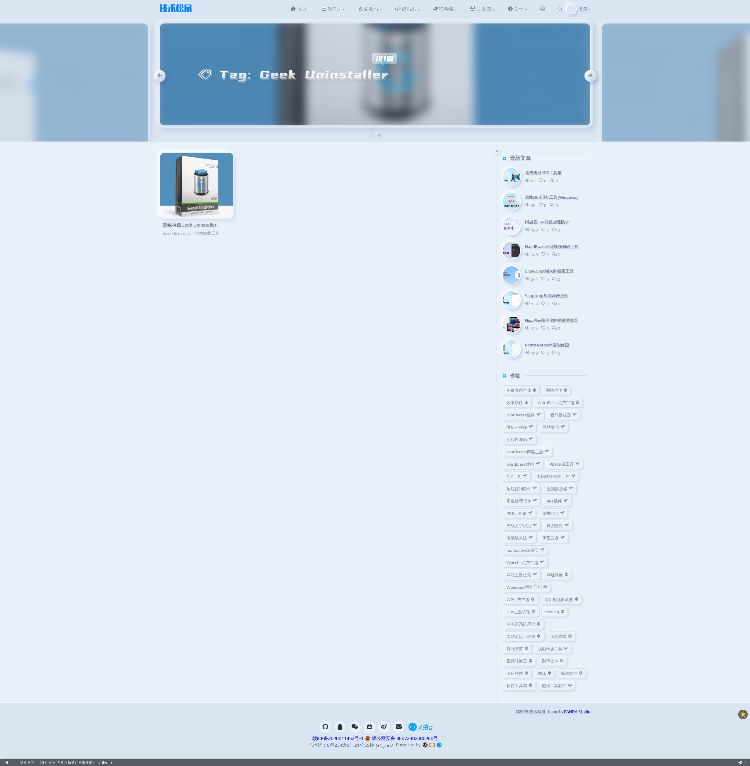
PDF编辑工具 (562, 464)
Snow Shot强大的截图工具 (549, 271)
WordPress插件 (521, 415)
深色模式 (558, 636)
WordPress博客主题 (525, 452)
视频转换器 (517, 661)
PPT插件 (554, 501)
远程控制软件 (519, 488)
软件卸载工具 (207, 233)
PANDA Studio (577, 711)
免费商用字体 (519, 390)
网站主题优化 (519, 575)
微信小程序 (517, 427)
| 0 (103, 762)
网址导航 (555, 575)
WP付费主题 (518, 599)
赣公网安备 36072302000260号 (404, 738)
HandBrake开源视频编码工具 (551, 246)
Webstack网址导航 (524, 587)
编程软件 (569, 673)
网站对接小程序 (521, 636)
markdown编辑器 (522, 550)
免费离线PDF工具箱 (543, 172)
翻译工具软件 (554, 685)
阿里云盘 (551, 538)
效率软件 (515, 402)
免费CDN (550, 513)
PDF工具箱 (516, 513)
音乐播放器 (560, 415)
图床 (542, 673)
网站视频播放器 (558, 599)
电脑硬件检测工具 (553, 476)
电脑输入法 (517, 538)
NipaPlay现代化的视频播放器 (551, 320)
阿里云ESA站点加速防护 (547, 221)
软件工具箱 (517, 685)
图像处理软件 (519, 501)
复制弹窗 (515, 648)
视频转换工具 (550, 648)
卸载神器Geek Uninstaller (190, 225)
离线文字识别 (519, 525)
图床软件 (515, 673)
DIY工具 (514, 476)
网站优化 (554, 390)
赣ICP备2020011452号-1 (338, 738)
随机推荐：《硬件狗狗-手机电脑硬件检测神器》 (58, 762)
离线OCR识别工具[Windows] (551, 197)
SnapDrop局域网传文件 (546, 295)
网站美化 (551, 427)
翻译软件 (550, 661)
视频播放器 (557, 488)
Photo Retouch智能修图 (547, 345)
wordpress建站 (520, 464)
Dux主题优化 (518, 612)
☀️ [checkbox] (743, 714)
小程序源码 (517, 439)
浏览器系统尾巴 (521, 624)
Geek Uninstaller (177, 233)
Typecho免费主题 (522, 562)
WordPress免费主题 (556, 402)
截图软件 (555, 525)
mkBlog (552, 612)
